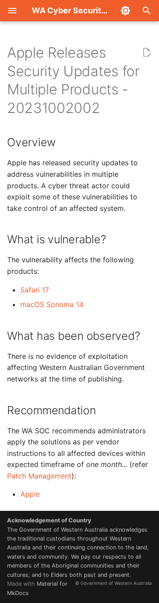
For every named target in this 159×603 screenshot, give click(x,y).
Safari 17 (34, 289)
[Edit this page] (146, 52)
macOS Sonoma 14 (51, 304)
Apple (30, 494)
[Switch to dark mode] (125, 10)
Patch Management (39, 475)
